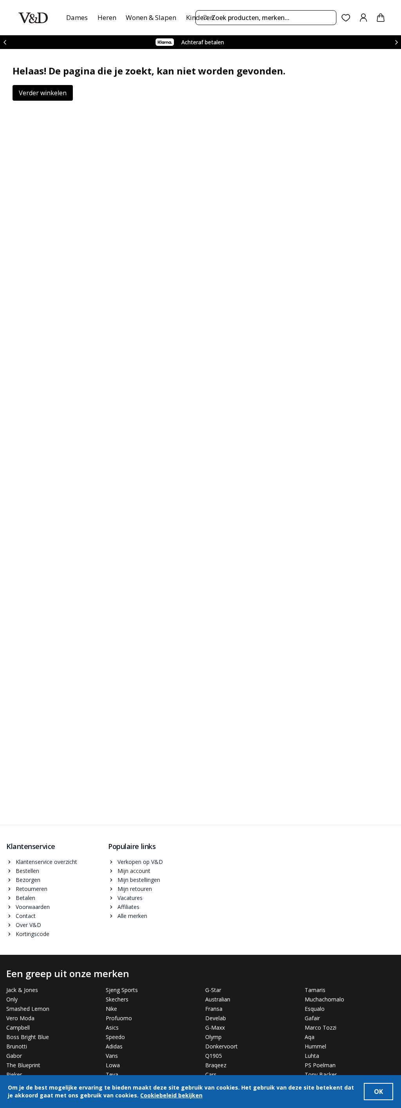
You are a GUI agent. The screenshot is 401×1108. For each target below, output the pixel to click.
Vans (112, 1055)
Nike (111, 1008)
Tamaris (315, 990)
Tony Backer (321, 1074)
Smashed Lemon (27, 1008)
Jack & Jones (22, 990)
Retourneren (31, 889)
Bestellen (27, 870)
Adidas (114, 1046)
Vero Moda (20, 1018)
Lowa (113, 1065)
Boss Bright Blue (27, 1037)
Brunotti (16, 1046)
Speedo (115, 1037)
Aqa (309, 1037)
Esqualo (315, 1008)
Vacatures (130, 898)
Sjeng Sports (122, 990)
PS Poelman (320, 1065)
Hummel (315, 1046)
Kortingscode (32, 934)
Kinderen (200, 17)
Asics (112, 1027)
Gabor (14, 1055)
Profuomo (119, 1018)
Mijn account (133, 870)
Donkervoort (221, 1046)
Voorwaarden (33, 907)
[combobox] (265, 17)
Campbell (18, 1027)
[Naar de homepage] (33, 18)
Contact (26, 916)
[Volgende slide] (396, 42)
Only (12, 999)
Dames (77, 17)
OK (378, 1091)
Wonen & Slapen (151, 17)
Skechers (117, 999)
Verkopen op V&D (140, 861)
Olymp (213, 1037)
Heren (107, 17)
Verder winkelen (43, 93)
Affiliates (128, 907)
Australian (217, 999)
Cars (211, 1074)
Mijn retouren (134, 889)
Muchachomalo (324, 999)
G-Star (213, 990)
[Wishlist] (346, 18)
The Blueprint (23, 1065)
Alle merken (132, 916)
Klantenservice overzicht (46, 861)
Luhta (312, 1055)
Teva (112, 1074)
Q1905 (213, 1055)
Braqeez (215, 1065)
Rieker (14, 1074)
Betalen (25, 898)
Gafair (312, 1018)
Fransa (213, 1008)
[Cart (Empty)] (380, 17)
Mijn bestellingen (138, 880)
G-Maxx (215, 1027)
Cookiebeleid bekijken (171, 1095)
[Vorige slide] (4, 42)
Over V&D (28, 925)
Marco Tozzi (320, 1027)
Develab (215, 1018)
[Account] (363, 17)
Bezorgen (28, 880)
